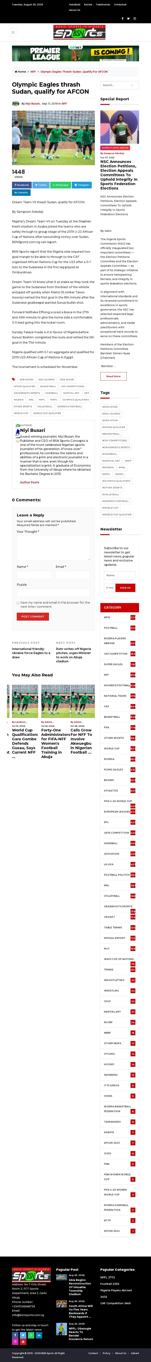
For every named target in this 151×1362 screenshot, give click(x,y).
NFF (64, 103)
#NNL (122, 467)
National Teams (119, 695)
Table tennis (119, 927)
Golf (119, 1001)
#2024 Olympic (111, 413)
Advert (135, 1353)
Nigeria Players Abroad (115, 148)
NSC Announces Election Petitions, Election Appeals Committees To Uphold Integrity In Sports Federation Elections (118, 174)
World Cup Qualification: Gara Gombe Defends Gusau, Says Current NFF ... (25, 743)
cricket (119, 917)
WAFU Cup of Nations (119, 961)
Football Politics (120, 874)
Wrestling (119, 990)
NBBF (119, 1032)
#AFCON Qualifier (113, 427)
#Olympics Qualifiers (116, 481)
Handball (74, 4)
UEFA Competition (120, 832)
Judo (119, 1153)
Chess (119, 1096)
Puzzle (22, 584)
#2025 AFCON (110, 420)
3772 (111, 1277)
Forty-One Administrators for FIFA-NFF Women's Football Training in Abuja (55, 743)
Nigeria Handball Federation (119, 1207)
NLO (119, 948)
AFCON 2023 (119, 1142)
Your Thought (28, 531)
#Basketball (111, 434)
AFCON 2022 (119, 1231)
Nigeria (19, 399)
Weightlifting (119, 980)
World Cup (21, 413)
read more (113, 376)
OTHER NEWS (119, 1043)
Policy (107, 1353)
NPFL (42, 399)
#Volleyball (110, 494)
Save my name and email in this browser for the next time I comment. (55, 604)
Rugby (119, 1022)
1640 (127, 1303)
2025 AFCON (67, 379)
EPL (119, 822)
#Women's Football (115, 501)
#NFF (128, 461)
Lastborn (20, 722)
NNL (31, 399)
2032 (103, 1296)
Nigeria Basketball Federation (119, 1109)
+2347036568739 (23, 1306)
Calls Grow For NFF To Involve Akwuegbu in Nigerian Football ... (81, 741)
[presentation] (110, 588)
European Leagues (120, 811)
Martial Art (71, 393)
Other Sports (23, 406)
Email (61, 567)
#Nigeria (108, 467)
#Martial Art (111, 461)
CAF (120, 706)
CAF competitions (72, 386)
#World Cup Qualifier (117, 514)
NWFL (53, 399)
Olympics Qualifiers (76, 399)
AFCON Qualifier (24, 386)
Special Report (119, 938)
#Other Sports (112, 487)
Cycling (119, 1053)
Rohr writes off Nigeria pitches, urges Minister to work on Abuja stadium (73, 652)
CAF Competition (120, 653)
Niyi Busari (33, 103)
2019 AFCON (26, 379)
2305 (116, 1284)
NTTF (119, 1220)
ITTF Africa (119, 1085)
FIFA (120, 727)
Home (21, 71)
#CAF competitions (114, 440)
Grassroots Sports (27, 393)
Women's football (120, 685)
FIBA (119, 1164)
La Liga (120, 864)
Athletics (119, 790)
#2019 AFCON (110, 407)
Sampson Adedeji (114, 153)
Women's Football (69, 406)
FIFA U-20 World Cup (120, 803)
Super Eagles (120, 664)
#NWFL (119, 474)
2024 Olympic (46, 379)
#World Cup (110, 507)
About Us (74, 10)
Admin (48, 722)
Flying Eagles (119, 769)
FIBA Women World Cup (119, 1177)
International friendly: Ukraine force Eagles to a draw (31, 650)
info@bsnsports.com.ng (28, 1315)
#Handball (109, 454)
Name (22, 567)
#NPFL (106, 474)
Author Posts (29, 482)
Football (120, 628)
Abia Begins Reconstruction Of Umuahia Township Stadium (80, 1287)
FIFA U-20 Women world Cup (119, 1192)
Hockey (119, 1064)
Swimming (119, 1074)
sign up (125, 587)
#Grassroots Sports (116, 447)
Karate (88, 4)
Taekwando (103, 4)
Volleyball (120, 4)
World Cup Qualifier (47, 413)
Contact (93, 1353)
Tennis (119, 969)
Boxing (120, 780)
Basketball (48, 386)
